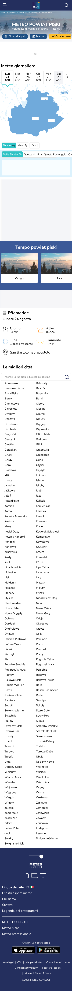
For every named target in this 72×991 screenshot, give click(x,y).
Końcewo (10, 547)
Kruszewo (11, 552)
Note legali (8, 962)
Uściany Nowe (45, 762)
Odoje (40, 618)
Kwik (8, 562)
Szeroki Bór (12, 731)
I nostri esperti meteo (17, 893)
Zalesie (9, 808)
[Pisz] (32, 118)
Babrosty (41, 383)
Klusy (8, 526)
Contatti (7, 905)
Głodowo (10, 470)
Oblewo (10, 618)
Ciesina (40, 409)
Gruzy (8, 455)
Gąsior (40, 465)
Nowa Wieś (43, 608)
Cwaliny (10, 414)
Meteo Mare (10, 928)
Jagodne (10, 485)
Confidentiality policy (26, 967)
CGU (19, 962)
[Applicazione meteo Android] (48, 950)
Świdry (9, 838)
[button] (42, 99)
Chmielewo (12, 404)
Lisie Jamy (42, 572)
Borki (39, 399)
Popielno (41, 670)
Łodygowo (42, 828)
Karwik (40, 516)
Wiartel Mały (13, 777)
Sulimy (9, 721)
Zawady (41, 818)
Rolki (39, 685)
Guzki (39, 460)
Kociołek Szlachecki (48, 532)
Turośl (9, 757)
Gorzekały (11, 450)
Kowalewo (42, 542)
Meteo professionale (16, 934)
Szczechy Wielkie (47, 726)
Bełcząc (40, 388)
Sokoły (40, 705)
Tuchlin (40, 746)
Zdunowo (42, 823)
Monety (9, 593)
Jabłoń (40, 480)
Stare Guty (43, 710)
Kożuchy (41, 547)
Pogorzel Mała (45, 664)
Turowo (9, 752)
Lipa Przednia (13, 567)
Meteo (3, 12)
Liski (7, 577)
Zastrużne (11, 818)
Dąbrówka (42, 429)
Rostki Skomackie (47, 690)
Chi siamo (9, 899)
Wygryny (10, 792)
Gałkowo (41, 439)
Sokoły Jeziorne (14, 710)
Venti (20, 145)
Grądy (8, 460)
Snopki (9, 705)
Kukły (8, 557)
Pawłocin (41, 639)
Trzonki (9, 746)
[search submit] (66, 377)
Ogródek (10, 624)
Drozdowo (11, 424)
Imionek (41, 475)
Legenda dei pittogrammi (20, 911)
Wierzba (10, 782)
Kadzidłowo (12, 501)
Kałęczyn (10, 521)
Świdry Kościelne (47, 838)
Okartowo (42, 624)
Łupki (8, 833)
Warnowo (42, 767)
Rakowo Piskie (45, 680)
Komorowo (43, 537)
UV (32, 145)
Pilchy (40, 654)
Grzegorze (42, 455)
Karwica (41, 511)
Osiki (39, 634)
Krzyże (40, 552)
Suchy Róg (42, 716)
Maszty (40, 583)
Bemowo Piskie (14, 388)
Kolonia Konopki (15, 537)
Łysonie (41, 833)
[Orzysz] (40, 99)
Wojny (40, 787)
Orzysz (40, 629)
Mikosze (10, 588)
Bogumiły (42, 393)
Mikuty (40, 588)
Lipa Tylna (42, 567)
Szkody (9, 736)
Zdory (8, 823)
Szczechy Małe (14, 726)
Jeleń (8, 496)
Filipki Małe (43, 434)
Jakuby (40, 485)
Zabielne (41, 803)
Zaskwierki (42, 813)
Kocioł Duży (12, 532)
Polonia (12, 12)
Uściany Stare (13, 767)
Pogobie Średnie (15, 664)
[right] (67, 77)
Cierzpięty (11, 409)
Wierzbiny (42, 782)
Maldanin (10, 583)
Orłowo (9, 634)
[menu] (5, 5)
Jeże (38, 496)
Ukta (7, 762)
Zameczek (42, 808)
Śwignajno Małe (14, 844)
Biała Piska (11, 393)
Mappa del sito (34, 962)
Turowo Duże (44, 752)
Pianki (40, 644)
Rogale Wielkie (14, 685)
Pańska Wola (13, 644)
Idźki (7, 475)
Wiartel (41, 772)
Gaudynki (10, 439)
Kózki (39, 562)
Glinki (39, 444)
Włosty (9, 803)
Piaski (8, 649)
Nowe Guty (43, 613)
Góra (8, 465)
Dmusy (40, 419)
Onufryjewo (12, 629)
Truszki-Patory (45, 741)
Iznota (8, 480)
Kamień (9, 506)
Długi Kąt (10, 434)
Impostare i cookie (50, 967)
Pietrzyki (10, 654)
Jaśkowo (10, 491)
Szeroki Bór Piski (46, 731)
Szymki (9, 741)
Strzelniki (10, 716)
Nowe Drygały (13, 613)
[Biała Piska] (47, 120)
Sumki (40, 721)
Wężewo (42, 797)
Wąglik (9, 797)
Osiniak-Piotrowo (16, 639)
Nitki (39, 603)
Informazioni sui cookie (57, 962)
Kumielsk (42, 557)
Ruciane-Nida (13, 695)
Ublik (39, 757)
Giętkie (9, 444)
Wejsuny (10, 772)
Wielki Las (42, 777)
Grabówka (42, 450)
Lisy (38, 577)
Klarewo (41, 521)
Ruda (39, 695)
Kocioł (40, 526)
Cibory (40, 404)
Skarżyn (41, 700)
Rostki (9, 690)
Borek (8, 399)
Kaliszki (40, 501)
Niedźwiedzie (13, 603)
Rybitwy (10, 700)
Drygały (41, 424)
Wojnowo (11, 787)
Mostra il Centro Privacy (38, 973)
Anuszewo (11, 383)
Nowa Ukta (12, 608)
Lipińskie (10, 572)
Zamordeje (11, 813)
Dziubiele (10, 429)
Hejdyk (40, 470)
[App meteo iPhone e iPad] (23, 950)
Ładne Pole (12, 828)
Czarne (40, 414)
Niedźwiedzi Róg (46, 598)
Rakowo (41, 675)
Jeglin (39, 491)
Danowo (10, 419)
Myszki (40, 593)
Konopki (10, 542)
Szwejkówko (44, 736)
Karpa (8, 511)
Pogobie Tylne (45, 659)
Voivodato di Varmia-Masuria (28, 12)
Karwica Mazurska (16, 516)
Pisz (7, 659)
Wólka (40, 792)
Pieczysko (42, 649)
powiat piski (47, 12)
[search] (66, 5)
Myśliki (9, 598)
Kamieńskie (43, 506)
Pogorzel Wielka (15, 670)
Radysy (9, 675)
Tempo (7, 145)
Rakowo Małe (13, 680)
